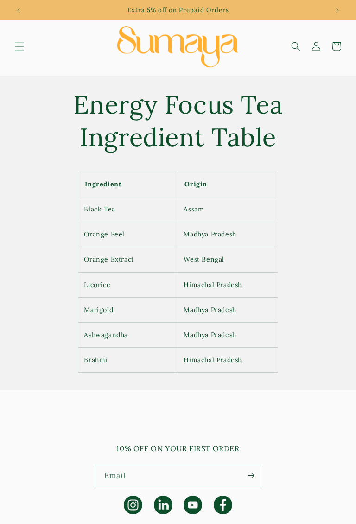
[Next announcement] (337, 10)
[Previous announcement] (18, 10)
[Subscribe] (251, 475)
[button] (19, 46)
